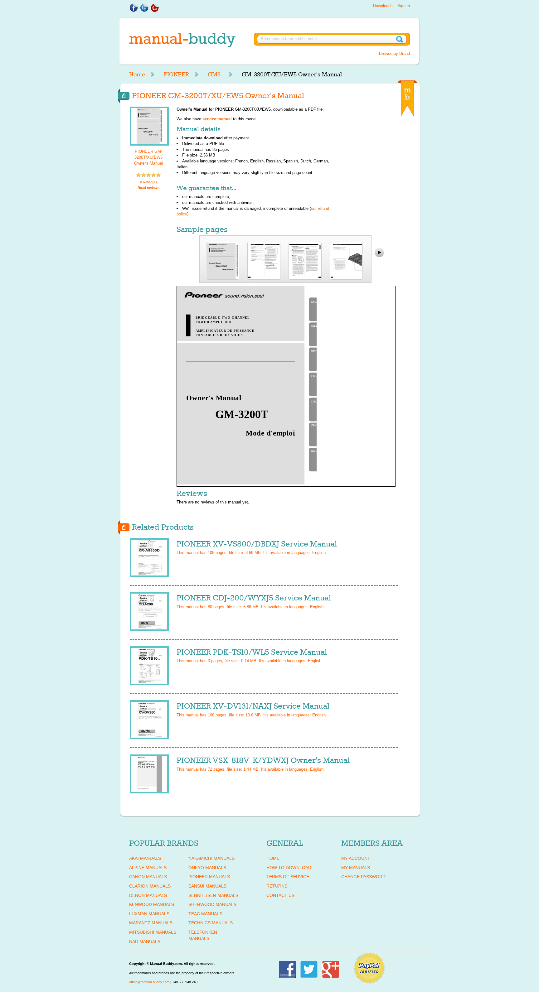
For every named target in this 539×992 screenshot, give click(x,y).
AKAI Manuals (145, 858)
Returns (276, 886)
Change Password (363, 876)
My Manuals (355, 867)
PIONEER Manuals (209, 876)
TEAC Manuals (205, 913)
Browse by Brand (394, 53)
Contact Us (280, 895)
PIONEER (176, 74)
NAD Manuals (144, 941)
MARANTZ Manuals (150, 922)
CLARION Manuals (150, 886)
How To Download (288, 867)
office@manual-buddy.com (149, 982)
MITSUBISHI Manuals (152, 932)
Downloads (383, 5)
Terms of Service (287, 876)
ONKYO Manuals (207, 867)
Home (137, 74)
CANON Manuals (148, 876)
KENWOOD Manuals (151, 904)
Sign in (403, 5)
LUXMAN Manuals (149, 913)
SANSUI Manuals (207, 886)
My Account (355, 858)
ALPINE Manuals (148, 867)
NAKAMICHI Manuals (211, 858)
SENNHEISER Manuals (213, 895)
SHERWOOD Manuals (212, 904)
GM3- (215, 74)
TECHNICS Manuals (210, 922)
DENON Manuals (148, 895)
